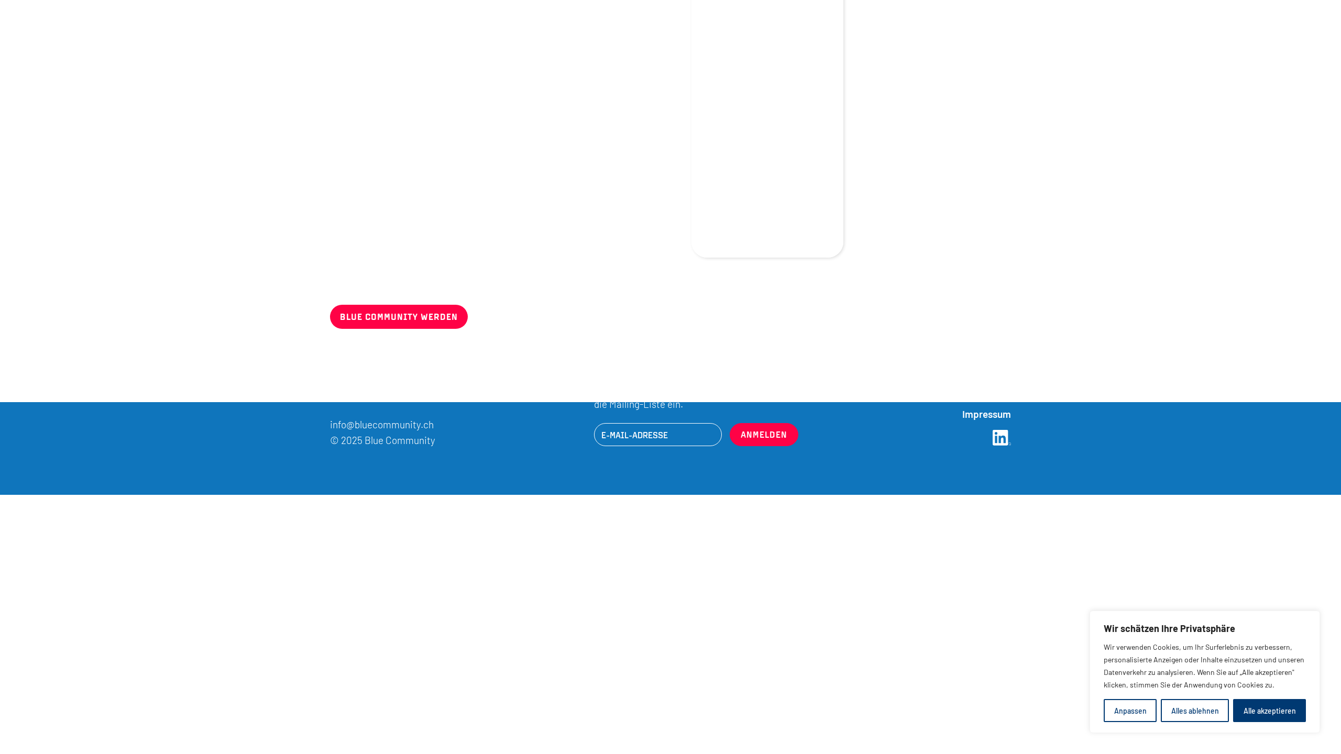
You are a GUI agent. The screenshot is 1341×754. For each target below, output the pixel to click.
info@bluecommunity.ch (382, 424)
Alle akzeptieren (1270, 710)
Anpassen (1130, 710)
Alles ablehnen (1195, 710)
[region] (1205, 672)
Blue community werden (399, 316)
